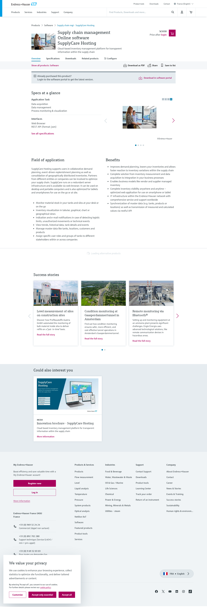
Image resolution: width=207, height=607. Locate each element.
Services (78, 539)
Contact (167, 4)
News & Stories (173, 488)
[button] (34, 483)
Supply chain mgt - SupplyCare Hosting (75, 25)
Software (48, 25)
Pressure (79, 499)
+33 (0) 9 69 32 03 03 (30, 551)
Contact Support (143, 471)
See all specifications (42, 133)
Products (35, 25)
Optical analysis (82, 511)
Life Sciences (111, 488)
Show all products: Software (45, 65)
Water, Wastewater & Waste (118, 477)
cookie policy (45, 587)
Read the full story (46, 334)
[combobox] (185, 3)
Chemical (109, 494)
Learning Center (143, 488)
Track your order (144, 494)
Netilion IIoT (80, 516)
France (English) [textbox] (183, 4)
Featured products (83, 528)
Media (40, 420)
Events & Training (174, 494)
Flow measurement (84, 477)
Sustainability (172, 505)
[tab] (37, 58)
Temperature (81, 494)
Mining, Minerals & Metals (118, 505)
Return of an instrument (147, 499)
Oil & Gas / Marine (114, 482)
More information (45, 436)
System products (83, 505)
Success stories (173, 499)
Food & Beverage (113, 471)
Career (169, 482)
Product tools (138, 4)
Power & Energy (113, 499)
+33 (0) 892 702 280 (29, 536)
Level (77, 482)
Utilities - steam (112, 511)
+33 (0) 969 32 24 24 (29, 524)
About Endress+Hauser (177, 471)
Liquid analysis (82, 488)
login (164, 34)
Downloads (154, 4)
